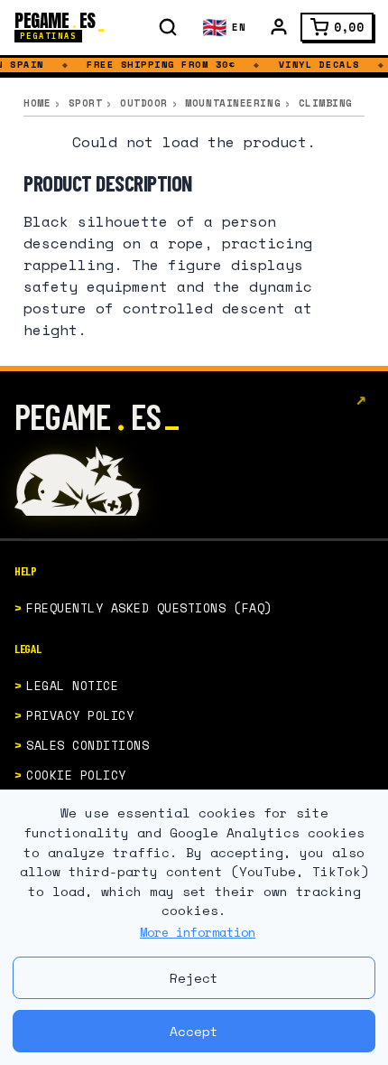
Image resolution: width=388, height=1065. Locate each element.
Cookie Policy (76, 775)
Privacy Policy (80, 715)
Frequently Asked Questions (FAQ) (149, 608)
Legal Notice (72, 686)
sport (86, 103)
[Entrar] (279, 27)
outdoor (144, 103)
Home (37, 103)
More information (197, 932)
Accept (194, 1031)
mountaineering (233, 103)
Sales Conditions (87, 745)
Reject (194, 977)
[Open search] (168, 27)
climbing (326, 103)
